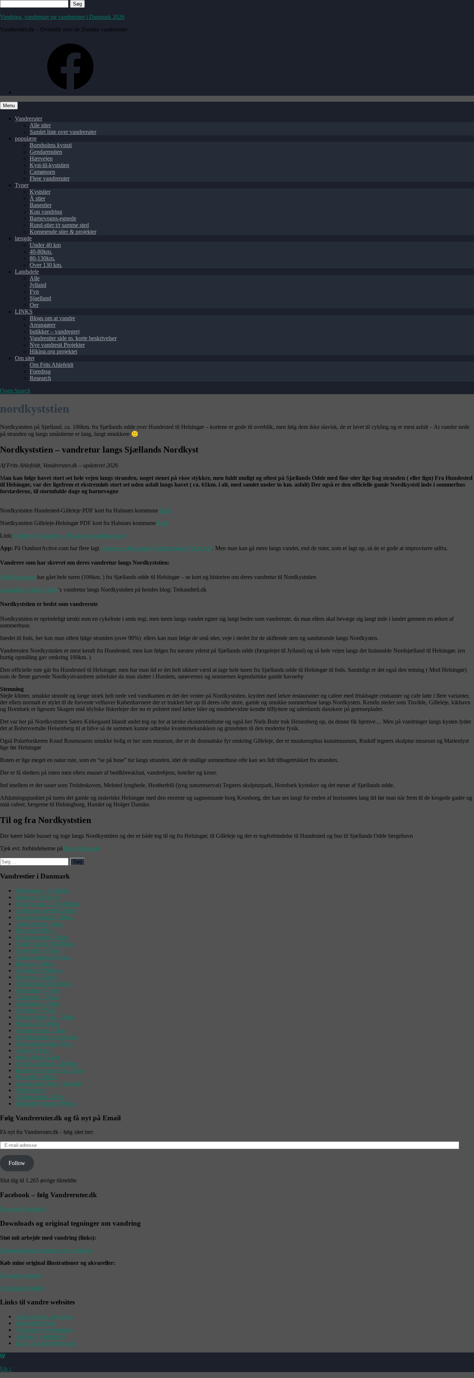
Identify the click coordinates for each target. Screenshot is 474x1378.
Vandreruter (28, 118)
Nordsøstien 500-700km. (44, 984)
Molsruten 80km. (35, 930)
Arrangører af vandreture (44, 1330)
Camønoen (42, 172)
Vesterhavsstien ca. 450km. (46, 1063)
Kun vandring (46, 212)
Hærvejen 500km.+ (37, 897)
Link (165, 510)
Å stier (37, 198)
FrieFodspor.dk (18, 577)
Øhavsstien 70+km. (37, 990)
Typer (22, 185)
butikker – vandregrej (55, 331)
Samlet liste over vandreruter (63, 132)
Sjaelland (40, 298)
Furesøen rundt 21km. (40, 1030)
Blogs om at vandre (52, 318)
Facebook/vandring (22, 1209)
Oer (34, 305)
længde (23, 238)
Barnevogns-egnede (53, 218)
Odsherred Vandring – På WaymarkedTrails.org (69, 535)
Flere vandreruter (50, 178)
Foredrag (40, 371)
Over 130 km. (46, 265)
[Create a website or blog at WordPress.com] (2, 1356)
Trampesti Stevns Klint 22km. (49, 1070)
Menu (9, 105)
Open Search (15, 390)
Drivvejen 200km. (36, 977)
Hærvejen (41, 158)
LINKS (24, 311)
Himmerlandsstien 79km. (44, 1043)
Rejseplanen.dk (82, 848)
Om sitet (24, 358)
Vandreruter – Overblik (42, 890)
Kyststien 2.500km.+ (39, 970)
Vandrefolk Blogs (35, 1323)
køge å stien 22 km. (37, 1057)
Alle (35, 278)
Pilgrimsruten (30, 1090)
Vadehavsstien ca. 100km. (45, 1017)
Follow (17, 1163)
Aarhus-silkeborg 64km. (43, 957)
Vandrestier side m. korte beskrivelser (73, 338)
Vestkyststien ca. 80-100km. (47, 904)
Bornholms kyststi (51, 145)
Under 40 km (45, 245)
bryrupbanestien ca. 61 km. (46, 1037)
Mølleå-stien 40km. (37, 1023)
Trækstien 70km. (34, 964)
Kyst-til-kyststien (49, 165)
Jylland (38, 285)
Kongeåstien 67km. (37, 950)
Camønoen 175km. (37, 997)
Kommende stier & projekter (63, 231)
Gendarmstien (46, 152)
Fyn (34, 291)
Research (40, 378)
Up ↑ (6, 1368)
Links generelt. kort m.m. (44, 1316)
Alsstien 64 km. (33, 1050)
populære (26, 138)
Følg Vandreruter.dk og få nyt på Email (60, 1118)
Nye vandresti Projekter (57, 345)
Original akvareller (22, 1288)
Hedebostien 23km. (37, 1004)
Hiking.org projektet (53, 351)
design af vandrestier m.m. (45, 1343)
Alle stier (40, 125)
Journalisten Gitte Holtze (29, 589)
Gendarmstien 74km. (39, 924)
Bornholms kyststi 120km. (45, 910)
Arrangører (43, 325)
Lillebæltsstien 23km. (40, 1097)
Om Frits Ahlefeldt (51, 365)
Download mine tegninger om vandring (46, 1250)
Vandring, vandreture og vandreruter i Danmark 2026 (62, 17)
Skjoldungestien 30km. (42, 937)
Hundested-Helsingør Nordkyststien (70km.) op (156, 548)
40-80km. (41, 251)
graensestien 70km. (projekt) (48, 1083)
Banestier (40, 205)
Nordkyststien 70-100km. (44, 944)
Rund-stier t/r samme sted (59, 225)
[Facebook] (70, 92)
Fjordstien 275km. (36, 1010)
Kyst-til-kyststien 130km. (44, 917)
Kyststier (40, 192)
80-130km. (42, 258)
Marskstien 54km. (36, 1077)
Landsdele (27, 271)
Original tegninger (21, 1275)
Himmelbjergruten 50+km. (46, 1103)
